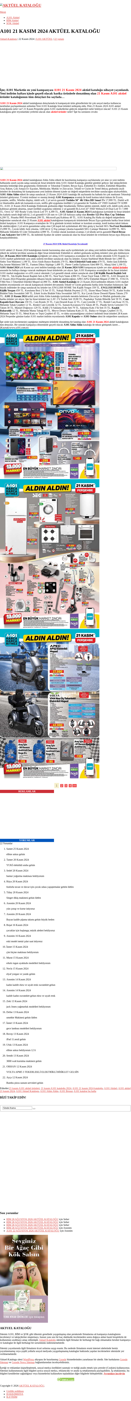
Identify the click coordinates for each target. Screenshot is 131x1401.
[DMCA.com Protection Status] (65, 1380)
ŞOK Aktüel (12, 23)
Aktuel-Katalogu (8, 39)
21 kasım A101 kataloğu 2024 (56, 1088)
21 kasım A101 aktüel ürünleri (24, 1088)
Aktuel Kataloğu (47, 1340)
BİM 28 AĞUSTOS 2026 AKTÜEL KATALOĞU (32, 1219)
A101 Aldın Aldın (49, 1091)
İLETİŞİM (11, 1397)
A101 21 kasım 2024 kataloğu (87, 1088)
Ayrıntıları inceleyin (114, 1373)
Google (62, 1359)
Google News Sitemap (23, 1362)
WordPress (28, 1359)
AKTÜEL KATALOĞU (31, 1385)
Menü (3, 12)
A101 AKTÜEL (44, 39)
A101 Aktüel (12, 17)
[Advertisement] (65, 62)
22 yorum (59, 39)
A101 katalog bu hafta (85, 1091)
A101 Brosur (66, 1091)
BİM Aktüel (12, 20)
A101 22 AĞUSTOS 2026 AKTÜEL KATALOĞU (32, 1230)
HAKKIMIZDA (14, 1394)
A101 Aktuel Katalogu (27, 1091)
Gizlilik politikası (15, 1391)
